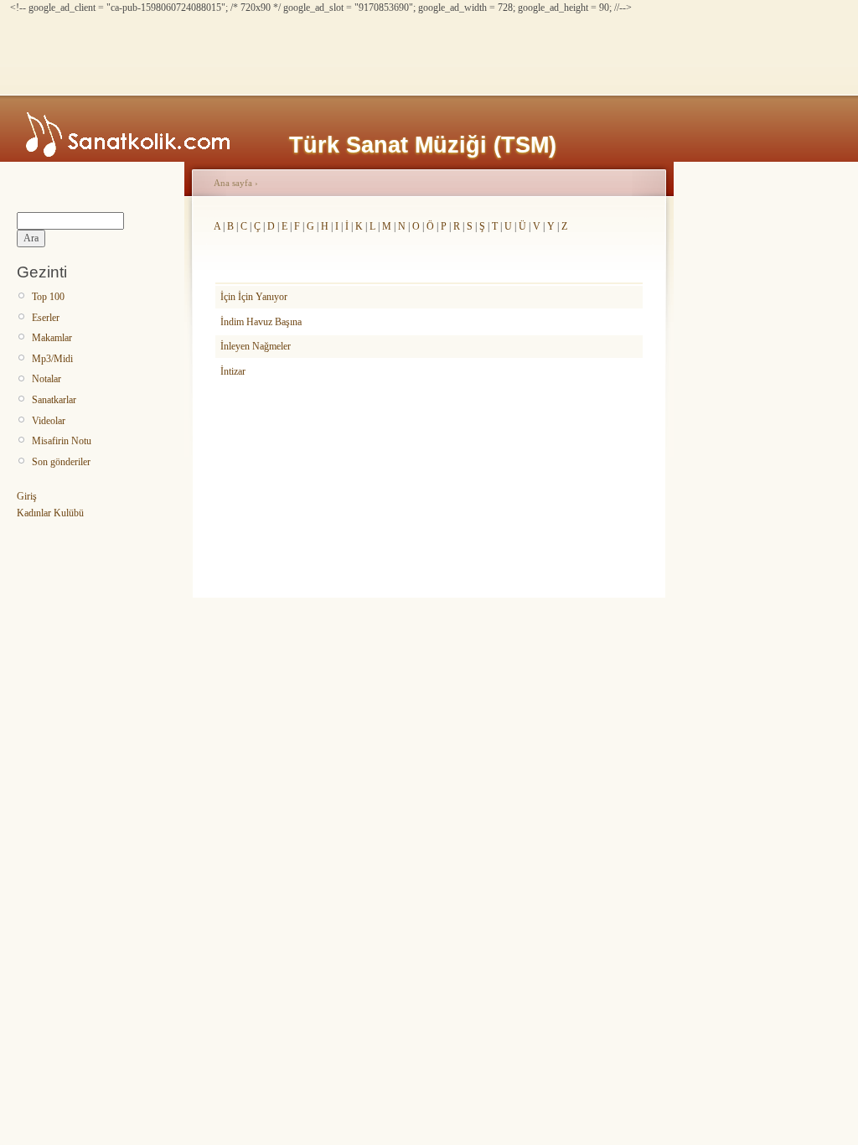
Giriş (27, 496)
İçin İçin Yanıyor (253, 297)
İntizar (233, 371)
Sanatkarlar (54, 400)
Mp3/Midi (52, 359)
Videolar (48, 421)
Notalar (46, 379)
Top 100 (48, 297)
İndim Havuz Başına (261, 322)
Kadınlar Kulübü (50, 513)
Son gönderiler (61, 462)
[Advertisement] (315, 53)
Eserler (45, 318)
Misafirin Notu (61, 441)
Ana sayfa (233, 183)
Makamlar (52, 338)
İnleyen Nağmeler (255, 346)
